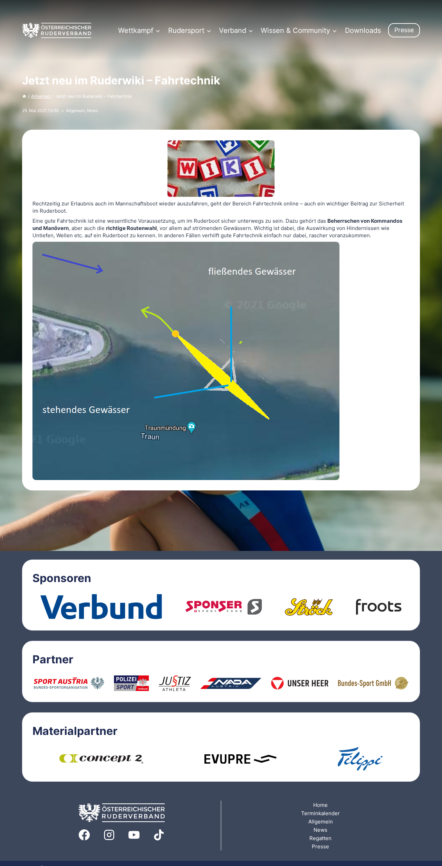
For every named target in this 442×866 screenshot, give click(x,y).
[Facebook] (84, 835)
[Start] (24, 96)
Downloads (363, 30)
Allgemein (75, 110)
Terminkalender (320, 813)
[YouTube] (134, 835)
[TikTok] (159, 835)
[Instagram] (109, 835)
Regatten (320, 838)
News (92, 110)
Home (320, 805)
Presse (404, 30)
